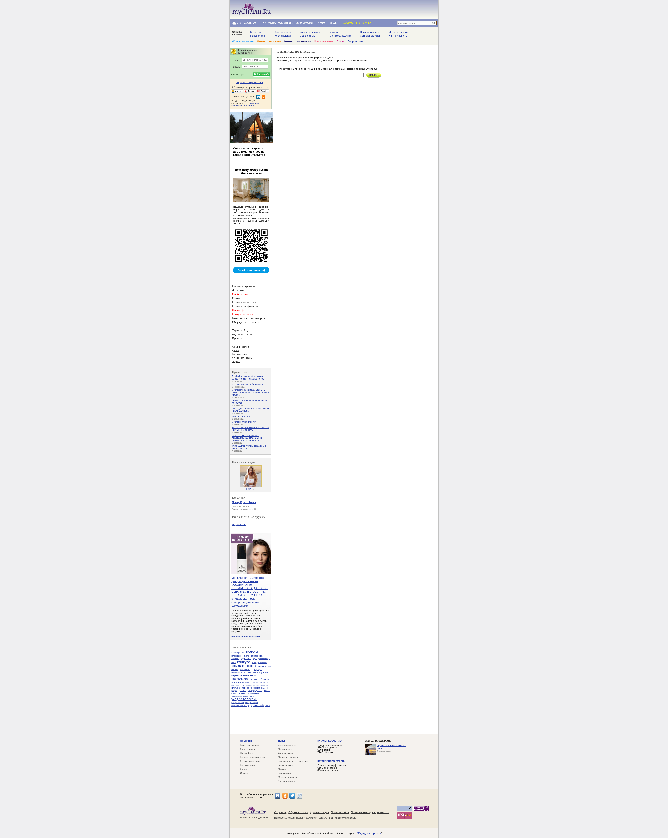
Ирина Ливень (248, 502)
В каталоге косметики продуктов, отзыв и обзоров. (329, 749)
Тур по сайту (240, 330)
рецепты (242, 691)
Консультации (239, 354)
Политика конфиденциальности (370, 812)
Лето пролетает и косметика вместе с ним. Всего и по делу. (250, 428)
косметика (237, 665)
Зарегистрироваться (249, 82)
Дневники (238, 290)
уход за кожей (237, 703)
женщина (235, 659)
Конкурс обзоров (243, 314)
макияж (234, 670)
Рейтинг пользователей (252, 757)
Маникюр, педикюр (340, 35)
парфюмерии (304, 22)
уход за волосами (244, 699)
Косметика (256, 32)
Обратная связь (298, 812)
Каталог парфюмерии (246, 306)
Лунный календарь (242, 358)
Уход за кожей (283, 32)
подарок (245, 682)
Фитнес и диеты (398, 35)
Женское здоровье (400, 32)
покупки (254, 682)
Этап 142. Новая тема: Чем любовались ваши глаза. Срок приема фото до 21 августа (247, 438)
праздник (235, 685)
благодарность (237, 653)
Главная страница (244, 286)
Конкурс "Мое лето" (241, 416)
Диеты (235, 350)
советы (267, 691)
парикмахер (240, 679)
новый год (257, 673)
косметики (284, 22)
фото (267, 706)
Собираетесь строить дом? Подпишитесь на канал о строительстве (249, 151)
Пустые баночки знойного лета (247, 384)
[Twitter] (292, 796)
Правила (238, 338)
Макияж (333, 32)
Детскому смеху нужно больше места (251, 171)
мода (249, 673)
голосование (236, 656)
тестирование (253, 693)
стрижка (241, 693)
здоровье (246, 658)
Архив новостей (240, 347)
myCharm (246, 741)
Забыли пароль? (239, 74)
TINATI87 (251, 489)
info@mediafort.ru (347, 818)
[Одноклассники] (285, 796)
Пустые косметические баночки (245, 688)
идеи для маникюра (261, 659)
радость (264, 688)
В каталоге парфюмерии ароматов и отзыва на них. (331, 768)
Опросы (236, 361)
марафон (258, 670)
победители (264, 679)
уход (252, 696)
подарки (236, 682)
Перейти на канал (248, 270)
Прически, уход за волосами (293, 761)
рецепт (234, 691)
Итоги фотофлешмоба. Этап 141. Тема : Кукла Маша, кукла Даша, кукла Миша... (250, 392)
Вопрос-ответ (355, 41)
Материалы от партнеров (248, 318)
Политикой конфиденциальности (245, 104)
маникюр (246, 669)
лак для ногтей (264, 666)
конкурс (244, 662)
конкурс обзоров (259, 663)
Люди (334, 22)
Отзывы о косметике (269, 41)
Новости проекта (323, 41)
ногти (266, 672)
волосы (252, 652)
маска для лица (238, 673)
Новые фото (240, 310)
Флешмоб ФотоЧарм (240, 706)
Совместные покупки (357, 22)
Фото (321, 22)
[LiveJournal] (299, 796)
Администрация (242, 334)
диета (246, 656)
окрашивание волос (244, 675)
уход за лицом (251, 703)
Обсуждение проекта (245, 322)
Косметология (283, 35)
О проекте (280, 812)
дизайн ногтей (257, 656)
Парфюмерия (258, 35)
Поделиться (239, 524)
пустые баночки (260, 685)
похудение (264, 682)
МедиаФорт (261, 817)
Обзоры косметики (243, 41)
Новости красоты (369, 32)
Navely (236, 502)
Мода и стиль (307, 35)
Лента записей (247, 22)
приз (243, 685)
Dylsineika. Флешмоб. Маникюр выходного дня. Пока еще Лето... (248, 377)
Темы (281, 741)
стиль (233, 693)
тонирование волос (239, 696)
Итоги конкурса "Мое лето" (245, 422)
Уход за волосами (310, 32)
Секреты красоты (370, 35)
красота (251, 665)
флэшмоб (257, 705)
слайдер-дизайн (255, 691)
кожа (233, 663)
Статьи (340, 41)
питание (253, 679)
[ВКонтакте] (277, 796)
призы (249, 685)
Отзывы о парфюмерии (297, 41)
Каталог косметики (244, 302)
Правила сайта (340, 812)
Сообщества (240, 294)
